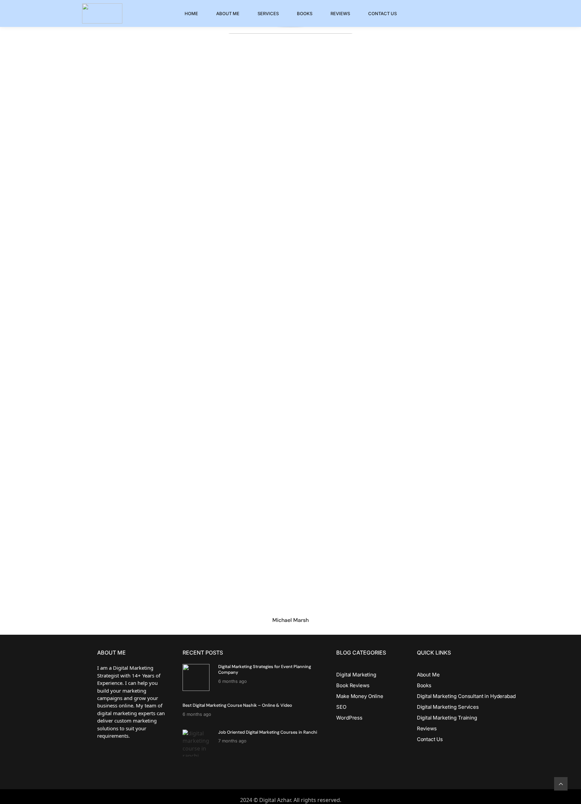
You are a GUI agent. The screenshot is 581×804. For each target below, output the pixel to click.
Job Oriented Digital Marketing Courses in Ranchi (267, 732)
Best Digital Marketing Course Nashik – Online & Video (237, 705)
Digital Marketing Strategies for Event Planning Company (264, 669)
